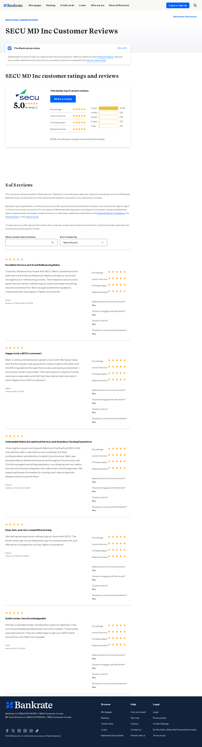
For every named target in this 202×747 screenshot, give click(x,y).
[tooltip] (36, 107)
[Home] (13, 5)
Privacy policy (159, 718)
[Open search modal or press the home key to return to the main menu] (195, 5)
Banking (105, 718)
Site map (135, 718)
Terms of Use (32, 216)
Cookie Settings (161, 723)
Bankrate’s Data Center (112, 735)
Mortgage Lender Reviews (21, 20)
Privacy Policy (12, 216)
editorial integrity (105, 57)
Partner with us (138, 735)
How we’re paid (138, 712)
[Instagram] (19, 731)
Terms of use (159, 735)
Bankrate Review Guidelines (111, 213)
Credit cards (107, 723)
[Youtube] (31, 731)
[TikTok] (37, 731)
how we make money (96, 60)
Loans (104, 729)
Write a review (63, 98)
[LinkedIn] (25, 731)
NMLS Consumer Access (51, 713)
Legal (155, 712)
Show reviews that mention (20, 237)
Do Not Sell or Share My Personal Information (175, 729)
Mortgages (106, 712)
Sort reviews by (68, 237)
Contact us (136, 729)
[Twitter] (13, 731)
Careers (134, 723)
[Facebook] (7, 731)
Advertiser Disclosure (185, 16)
